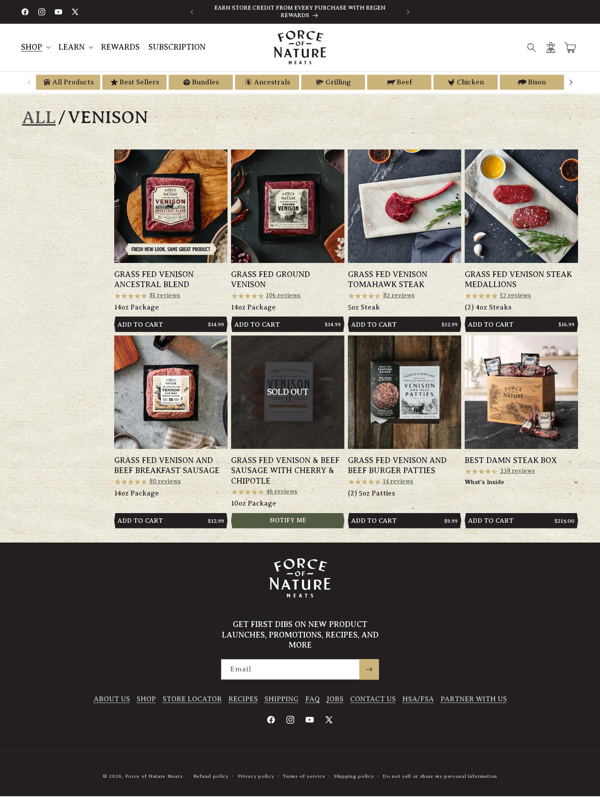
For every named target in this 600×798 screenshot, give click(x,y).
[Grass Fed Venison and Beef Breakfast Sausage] (171, 392)
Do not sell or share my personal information (440, 776)
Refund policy (211, 776)
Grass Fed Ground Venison (270, 279)
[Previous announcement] (192, 12)
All (39, 117)
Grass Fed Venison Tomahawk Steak (387, 279)
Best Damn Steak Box (511, 460)
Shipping (281, 699)
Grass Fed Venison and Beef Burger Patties (397, 465)
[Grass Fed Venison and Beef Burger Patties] (404, 392)
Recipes (243, 699)
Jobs (334, 699)
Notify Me (288, 520)
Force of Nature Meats (154, 776)
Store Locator (192, 699)
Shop (146, 699)
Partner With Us (474, 699)
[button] (35, 47)
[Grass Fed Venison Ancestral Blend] (171, 206)
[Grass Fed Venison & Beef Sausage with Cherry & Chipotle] (287, 392)
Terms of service (304, 776)
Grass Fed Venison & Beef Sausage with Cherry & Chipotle (285, 470)
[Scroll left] (29, 82)
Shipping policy (354, 776)
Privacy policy (256, 776)
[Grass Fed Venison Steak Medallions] (521, 206)
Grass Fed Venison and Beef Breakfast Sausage (167, 465)
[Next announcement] (408, 12)
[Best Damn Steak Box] (521, 392)
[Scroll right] (571, 82)
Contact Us (373, 699)
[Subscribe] (369, 669)
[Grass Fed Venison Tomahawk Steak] (404, 206)
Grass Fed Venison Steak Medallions (518, 279)
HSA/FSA (418, 699)
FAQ (312, 699)
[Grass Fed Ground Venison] (287, 206)
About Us (112, 699)
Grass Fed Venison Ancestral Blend (154, 279)
